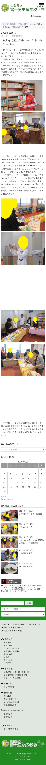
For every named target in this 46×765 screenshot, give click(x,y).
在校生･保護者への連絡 (12, 627)
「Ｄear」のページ (11, 648)
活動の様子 (18, 36)
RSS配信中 (8, 499)
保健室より (8, 714)
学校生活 (7, 683)
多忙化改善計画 (10, 699)
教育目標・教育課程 (12, 651)
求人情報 (8, 725)
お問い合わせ (19, 624)
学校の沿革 (8, 654)
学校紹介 (8, 639)
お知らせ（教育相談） (13, 678)
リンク (6, 720)
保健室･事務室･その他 (13, 710)
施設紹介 (7, 657)
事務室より (8, 717)
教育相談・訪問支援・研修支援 (16, 672)
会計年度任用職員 (11, 729)
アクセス (5, 624)
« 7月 (3, 496)
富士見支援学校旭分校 (11, 630)
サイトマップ (34, 624)
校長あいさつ (9, 642)
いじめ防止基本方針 (12, 702)
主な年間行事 (9, 687)
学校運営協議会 (10, 705)
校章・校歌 (8, 645)
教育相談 (8, 668)
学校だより (8, 660)
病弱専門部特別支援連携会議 (15, 675)
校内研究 (7, 663)
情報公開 (8, 692)
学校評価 (7, 696)
